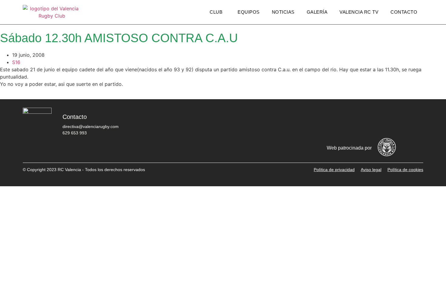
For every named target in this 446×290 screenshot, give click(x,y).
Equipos (249, 12)
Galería (317, 12)
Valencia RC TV (359, 12)
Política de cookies (405, 169)
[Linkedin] (415, 121)
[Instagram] (379, 121)
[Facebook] (342, 121)
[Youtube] (397, 121)
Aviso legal (371, 169)
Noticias (283, 12)
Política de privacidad (334, 169)
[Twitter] (361, 121)
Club (216, 12)
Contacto (403, 12)
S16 (16, 62)
